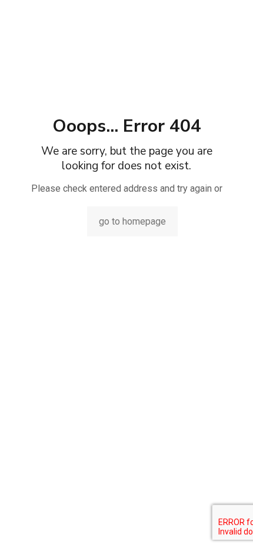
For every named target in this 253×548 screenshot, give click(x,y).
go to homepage (132, 221)
